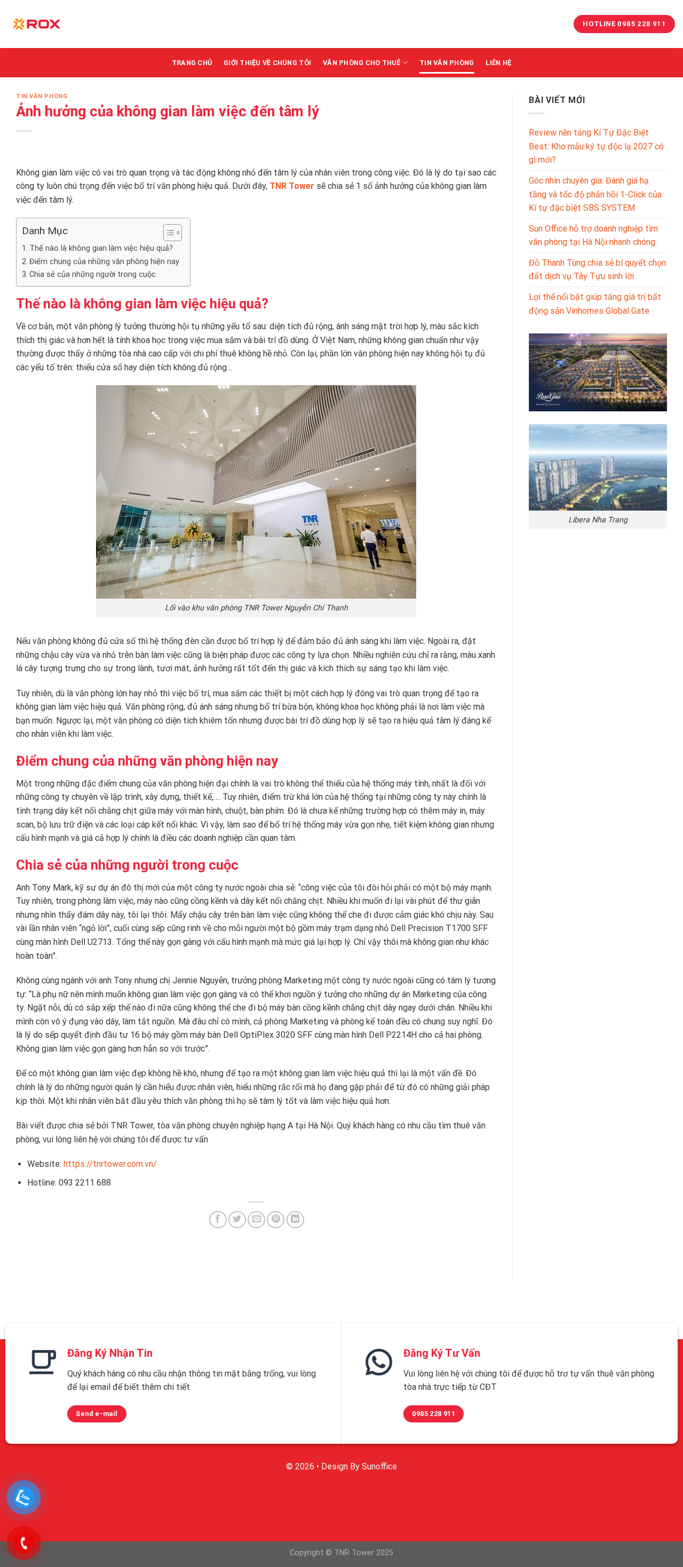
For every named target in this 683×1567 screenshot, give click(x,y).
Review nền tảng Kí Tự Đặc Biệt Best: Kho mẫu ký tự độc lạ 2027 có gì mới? (596, 146)
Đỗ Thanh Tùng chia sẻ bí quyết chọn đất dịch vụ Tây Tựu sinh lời (597, 270)
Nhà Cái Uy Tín (362, 1491)
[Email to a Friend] (256, 1220)
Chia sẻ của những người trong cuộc (92, 274)
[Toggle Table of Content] (167, 233)
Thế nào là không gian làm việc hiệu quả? (101, 248)
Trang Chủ (192, 63)
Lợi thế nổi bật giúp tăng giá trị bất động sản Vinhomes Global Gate (595, 304)
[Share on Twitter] (237, 1220)
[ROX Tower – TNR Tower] (37, 24)
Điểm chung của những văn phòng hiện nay (104, 261)
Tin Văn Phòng (446, 63)
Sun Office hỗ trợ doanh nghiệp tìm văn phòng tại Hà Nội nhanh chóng (593, 236)
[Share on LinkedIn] (295, 1220)
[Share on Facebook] (218, 1220)
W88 (405, 1491)
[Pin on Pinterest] (275, 1220)
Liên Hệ (498, 63)
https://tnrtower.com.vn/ (110, 1164)
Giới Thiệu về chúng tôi (267, 63)
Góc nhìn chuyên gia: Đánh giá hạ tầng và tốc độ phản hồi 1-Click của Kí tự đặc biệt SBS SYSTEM (595, 194)
